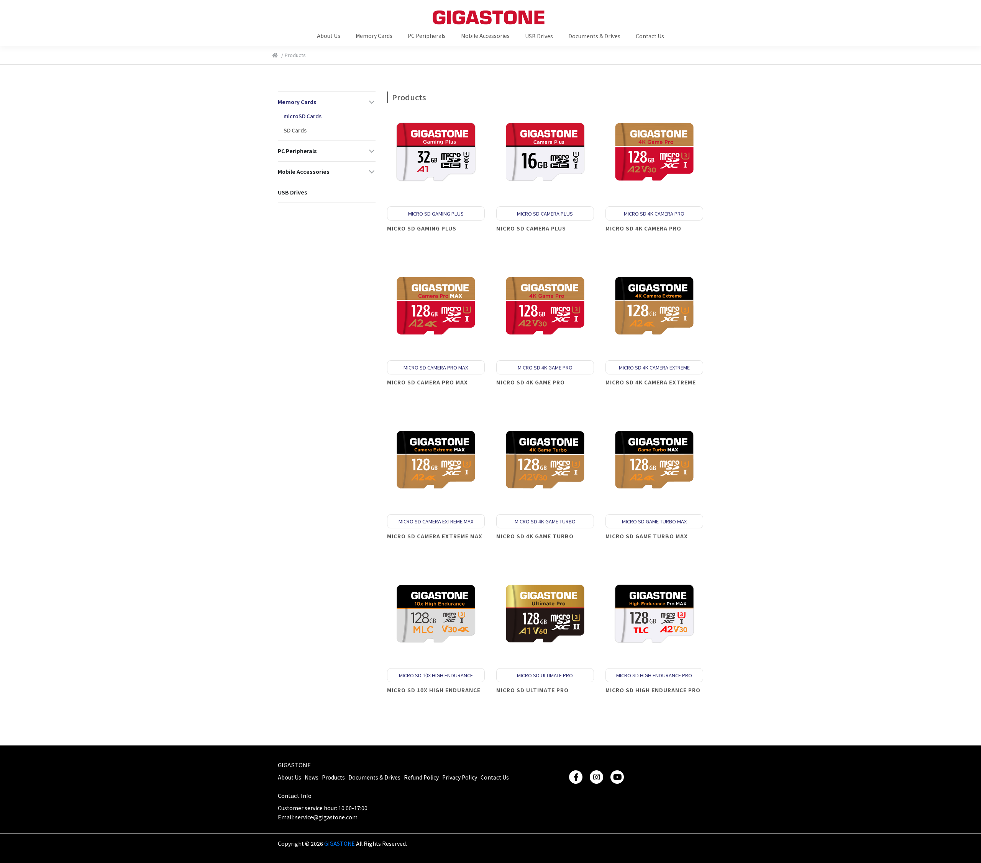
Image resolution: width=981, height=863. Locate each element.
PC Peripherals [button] (297, 151)
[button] (328, 35)
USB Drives (292, 192)
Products (333, 777)
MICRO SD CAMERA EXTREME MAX (434, 536)
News (311, 777)
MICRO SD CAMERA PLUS (531, 228)
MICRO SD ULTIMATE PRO (532, 690)
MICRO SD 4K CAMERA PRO (643, 228)
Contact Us (495, 777)
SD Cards (295, 130)
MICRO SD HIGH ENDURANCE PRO (652, 690)
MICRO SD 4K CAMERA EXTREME (650, 382)
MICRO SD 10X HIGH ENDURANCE (434, 690)
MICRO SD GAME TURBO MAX (646, 536)
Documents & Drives (374, 777)
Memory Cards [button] (297, 102)
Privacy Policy (459, 777)
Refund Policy (421, 777)
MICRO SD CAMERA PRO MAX (427, 382)
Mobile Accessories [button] (304, 171)
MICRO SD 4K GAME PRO (530, 382)
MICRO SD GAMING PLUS (421, 228)
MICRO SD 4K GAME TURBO (535, 536)
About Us (289, 777)
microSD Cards (303, 116)
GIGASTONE (294, 765)
